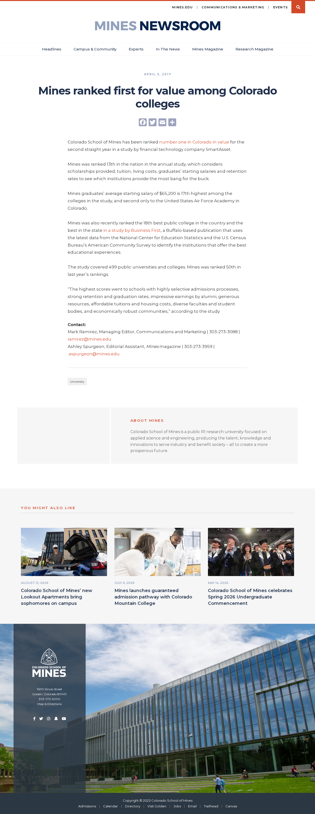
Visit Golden (156, 806)
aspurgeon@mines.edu (94, 353)
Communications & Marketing (233, 7)
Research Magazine (254, 49)
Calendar (110, 806)
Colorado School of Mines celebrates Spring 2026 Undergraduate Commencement (250, 597)
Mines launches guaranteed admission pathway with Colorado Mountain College (153, 597)
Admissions (87, 806)
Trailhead (211, 806)
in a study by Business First (132, 230)
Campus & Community (95, 49)
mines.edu (182, 7)
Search (298, 7)
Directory (132, 806)
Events (280, 7)
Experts (136, 49)
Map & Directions (49, 704)
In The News (168, 49)
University (77, 381)
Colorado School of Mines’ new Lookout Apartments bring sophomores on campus (56, 597)
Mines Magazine (207, 49)
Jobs (177, 806)
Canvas (231, 806)
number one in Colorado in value (194, 142)
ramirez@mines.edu (89, 339)
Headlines (51, 49)
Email (192, 806)
